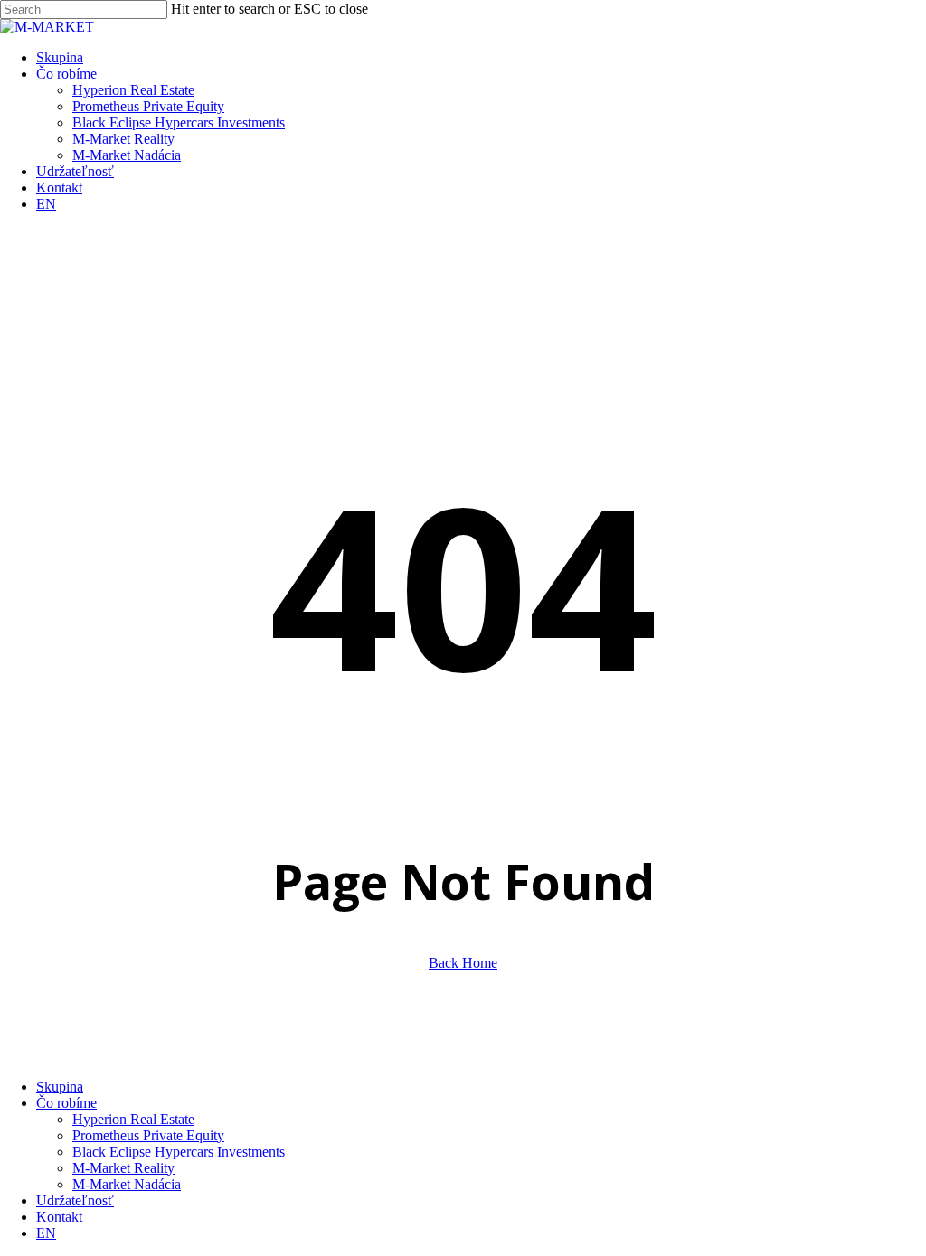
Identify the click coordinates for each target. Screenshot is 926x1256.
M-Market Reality (123, 1168)
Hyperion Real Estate (133, 1119)
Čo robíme (66, 1103)
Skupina (59, 1086)
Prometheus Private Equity (148, 1135)
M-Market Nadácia (126, 1184)
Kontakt (59, 1216)
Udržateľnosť (75, 1200)
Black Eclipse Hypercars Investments (178, 1151)
